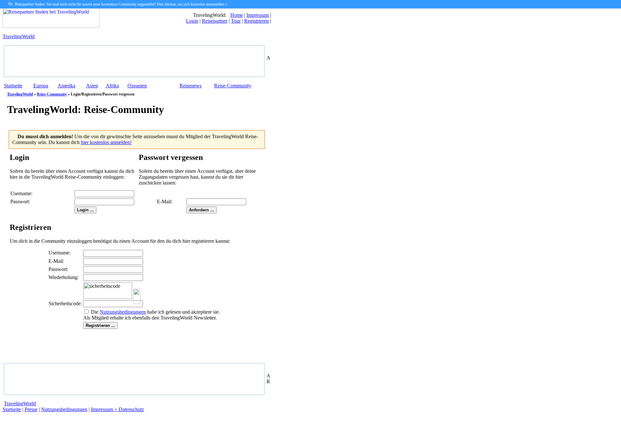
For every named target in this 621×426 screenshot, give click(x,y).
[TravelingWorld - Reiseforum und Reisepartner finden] (51, 26)
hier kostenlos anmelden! (106, 142)
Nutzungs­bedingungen (123, 312)
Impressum (257, 15)
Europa (40, 85)
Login (192, 21)
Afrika (112, 85)
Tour (236, 21)
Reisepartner (214, 21)
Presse (31, 409)
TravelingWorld (19, 36)
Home (236, 15)
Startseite (13, 85)
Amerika (66, 85)
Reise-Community (232, 85)
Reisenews (191, 85)
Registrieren (256, 21)
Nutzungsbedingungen (64, 409)
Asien (92, 85)
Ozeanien (137, 85)
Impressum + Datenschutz (117, 409)
